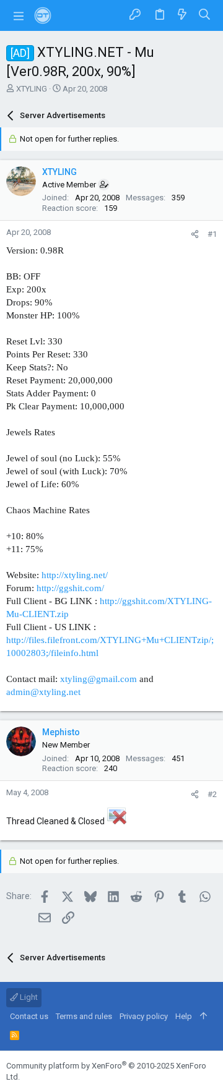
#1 (212, 234)
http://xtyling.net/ (75, 575)
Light (28, 997)
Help (183, 1016)
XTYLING (31, 88)
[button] (18, 15)
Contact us (29, 1016)
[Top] (203, 1016)
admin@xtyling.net (43, 692)
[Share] (194, 234)
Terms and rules (84, 1016)
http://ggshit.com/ (70, 588)
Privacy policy (144, 1016)
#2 (212, 794)
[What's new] (182, 15)
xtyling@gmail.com (98, 679)
